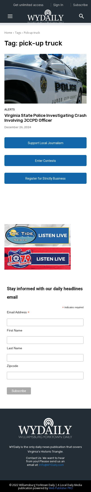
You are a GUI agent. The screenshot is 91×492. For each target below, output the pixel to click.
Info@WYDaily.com (51, 465)
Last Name (14, 348)
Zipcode (12, 366)
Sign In (58, 5)
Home (8, 33)
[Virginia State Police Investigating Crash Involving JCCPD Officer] (45, 78)
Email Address (18, 312)
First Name (14, 330)
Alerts (9, 109)
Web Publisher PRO (61, 488)
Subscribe (80, 5)
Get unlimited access (28, 5)
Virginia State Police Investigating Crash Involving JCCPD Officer (45, 118)
